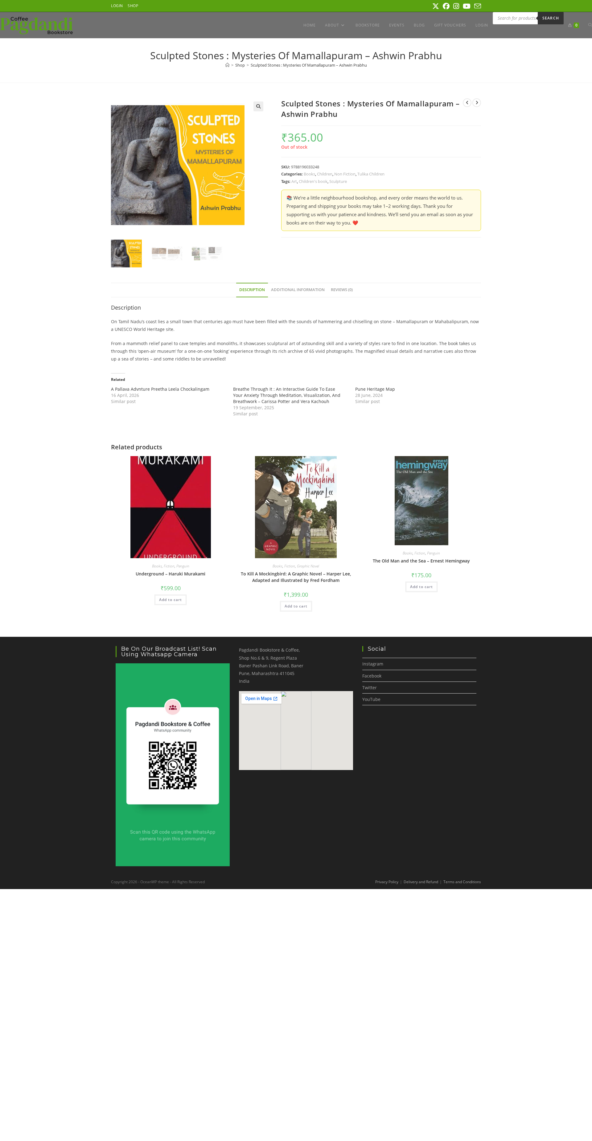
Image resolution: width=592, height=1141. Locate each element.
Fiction (169, 566)
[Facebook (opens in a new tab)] (446, 6)
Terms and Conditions (462, 881)
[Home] (227, 65)
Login (117, 5)
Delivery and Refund (421, 881)
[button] (258, 106)
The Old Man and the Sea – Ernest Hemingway (421, 561)
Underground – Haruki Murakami (170, 574)
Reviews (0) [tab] (342, 289)
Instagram (372, 664)
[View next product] (476, 102)
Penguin (182, 566)
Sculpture (338, 181)
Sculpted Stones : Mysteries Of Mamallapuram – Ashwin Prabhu (309, 65)
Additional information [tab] (298, 289)
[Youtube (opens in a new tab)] (466, 6)
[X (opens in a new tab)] (435, 6)
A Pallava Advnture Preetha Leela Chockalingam (160, 389)
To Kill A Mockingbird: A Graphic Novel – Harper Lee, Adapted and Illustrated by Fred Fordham (296, 577)
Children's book (313, 181)
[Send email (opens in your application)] (476, 6)
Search (550, 18)
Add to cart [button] (170, 599)
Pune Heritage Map (375, 389)
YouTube (371, 699)
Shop (133, 5)
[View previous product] (467, 102)
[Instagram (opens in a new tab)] (456, 6)
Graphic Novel (308, 566)
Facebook (371, 676)
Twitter (369, 687)
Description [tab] (252, 289)
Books (309, 174)
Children (324, 174)
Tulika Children (370, 174)
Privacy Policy (386, 881)
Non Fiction (345, 174)
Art (294, 181)
